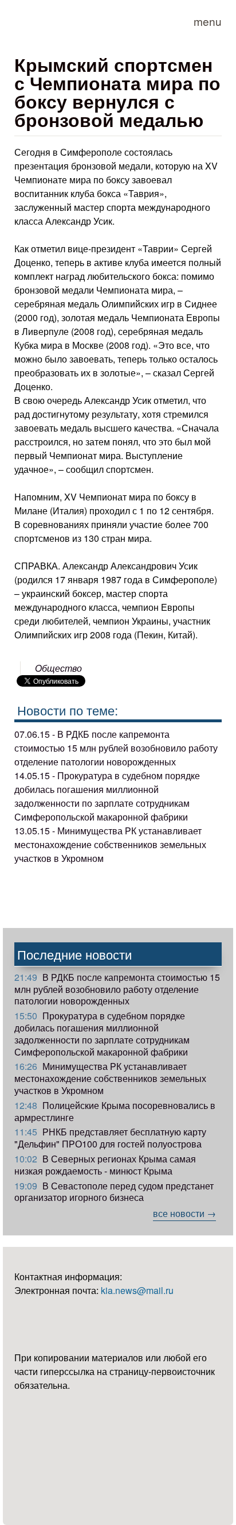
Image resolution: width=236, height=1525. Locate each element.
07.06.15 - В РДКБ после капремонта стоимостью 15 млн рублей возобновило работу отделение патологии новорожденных (116, 747)
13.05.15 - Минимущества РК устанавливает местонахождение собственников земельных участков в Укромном (110, 844)
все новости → (184, 1213)
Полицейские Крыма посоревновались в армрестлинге (114, 1111)
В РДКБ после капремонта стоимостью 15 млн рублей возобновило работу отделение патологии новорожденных (117, 989)
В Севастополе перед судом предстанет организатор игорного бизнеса (114, 1191)
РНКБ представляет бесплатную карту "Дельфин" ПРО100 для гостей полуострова (110, 1137)
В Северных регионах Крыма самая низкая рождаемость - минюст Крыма (105, 1164)
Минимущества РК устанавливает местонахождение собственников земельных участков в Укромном (110, 1078)
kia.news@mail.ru (137, 1290)
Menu (208, 21)
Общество (58, 668)
